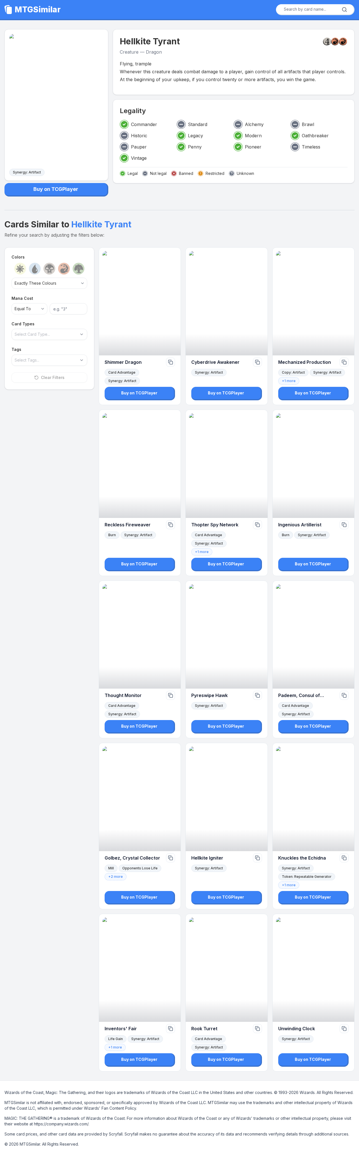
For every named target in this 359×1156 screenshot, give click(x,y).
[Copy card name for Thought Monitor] (170, 695)
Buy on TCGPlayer (55, 189)
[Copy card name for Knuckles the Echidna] (344, 857)
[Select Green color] (78, 268)
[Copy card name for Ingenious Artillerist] (344, 524)
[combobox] (313, 9)
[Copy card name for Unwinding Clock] (344, 1028)
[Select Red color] (64, 268)
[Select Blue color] (35, 268)
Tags (16, 349)
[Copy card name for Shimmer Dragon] (170, 362)
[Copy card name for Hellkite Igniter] (257, 857)
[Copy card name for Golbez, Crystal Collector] (170, 857)
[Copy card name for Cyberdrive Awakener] (257, 362)
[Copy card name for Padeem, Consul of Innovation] (344, 695)
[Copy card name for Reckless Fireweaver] (170, 524)
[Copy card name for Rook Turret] (257, 1028)
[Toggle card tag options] (81, 360)
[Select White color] (20, 268)
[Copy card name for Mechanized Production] (344, 362)
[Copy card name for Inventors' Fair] (170, 1028)
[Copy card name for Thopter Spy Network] (257, 524)
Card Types (22, 323)
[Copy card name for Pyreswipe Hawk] (257, 695)
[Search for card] (344, 9)
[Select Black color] (49, 268)
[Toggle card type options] (81, 334)
